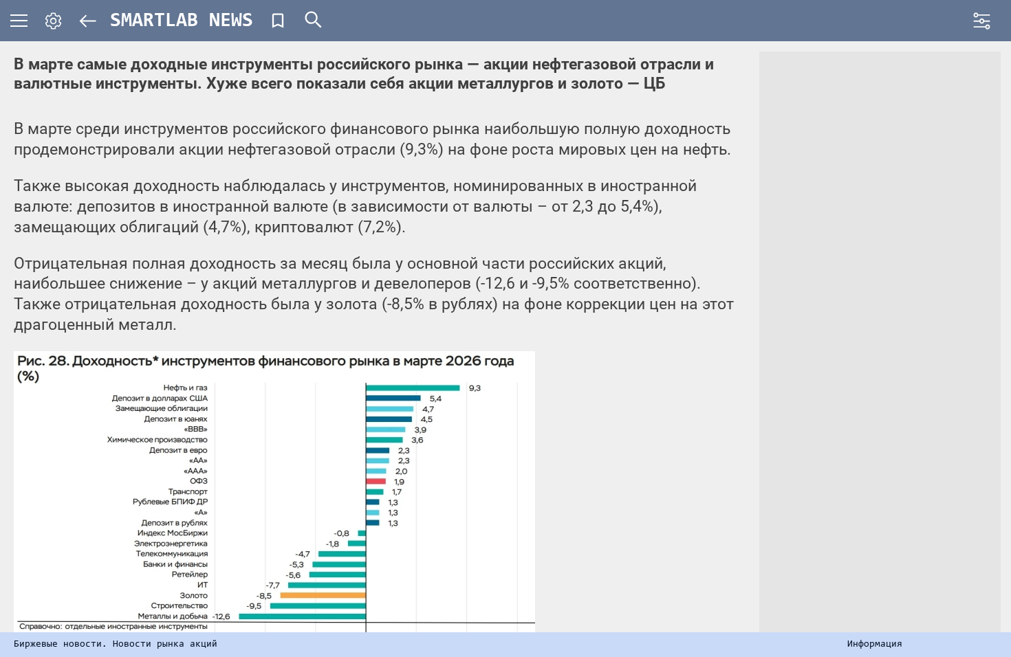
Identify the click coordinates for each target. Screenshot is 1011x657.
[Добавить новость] (277, 20)
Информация (874, 644)
